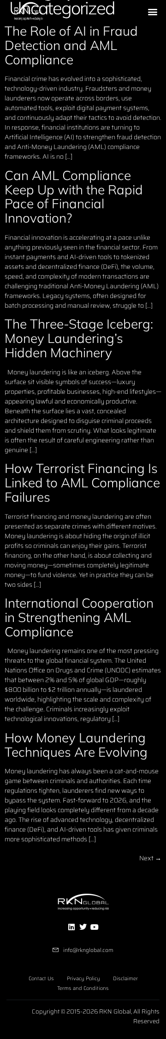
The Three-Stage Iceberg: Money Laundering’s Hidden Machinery (79, 338)
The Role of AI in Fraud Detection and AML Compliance (71, 45)
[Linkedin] (71, 927)
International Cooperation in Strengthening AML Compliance (79, 617)
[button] (152, 11)
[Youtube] (94, 927)
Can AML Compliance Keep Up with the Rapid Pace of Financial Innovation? (74, 196)
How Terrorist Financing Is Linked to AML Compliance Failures (82, 482)
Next (150, 858)
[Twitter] (83, 927)
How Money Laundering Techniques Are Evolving (76, 744)
